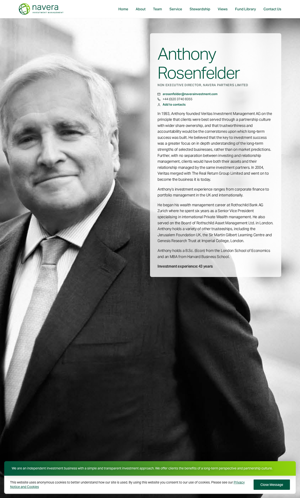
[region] (150, 484)
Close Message (271, 485)
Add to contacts (174, 105)
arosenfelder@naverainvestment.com (190, 94)
